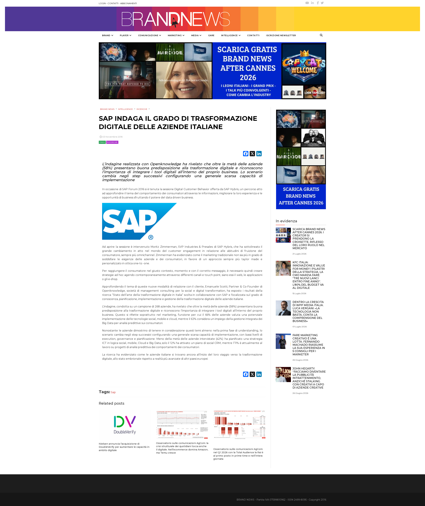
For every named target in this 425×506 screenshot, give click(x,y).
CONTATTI (113, 3)
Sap (113, 392)
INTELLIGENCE (229, 35)
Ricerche (112, 142)
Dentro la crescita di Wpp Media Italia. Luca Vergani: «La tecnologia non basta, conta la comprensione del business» (308, 311)
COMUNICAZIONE (148, 35)
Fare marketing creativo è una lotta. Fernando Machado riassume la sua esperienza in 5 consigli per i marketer (309, 345)
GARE (211, 35)
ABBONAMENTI (128, 3)
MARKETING (175, 35)
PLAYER (124, 35)
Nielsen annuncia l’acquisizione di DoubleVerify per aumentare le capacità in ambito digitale (124, 447)
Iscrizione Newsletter (281, 35)
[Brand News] (196, 19)
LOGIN (102, 3)
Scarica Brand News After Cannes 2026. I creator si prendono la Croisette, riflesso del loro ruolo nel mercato (309, 239)
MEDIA (195, 35)
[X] (252, 154)
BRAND (106, 35)
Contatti (253, 35)
